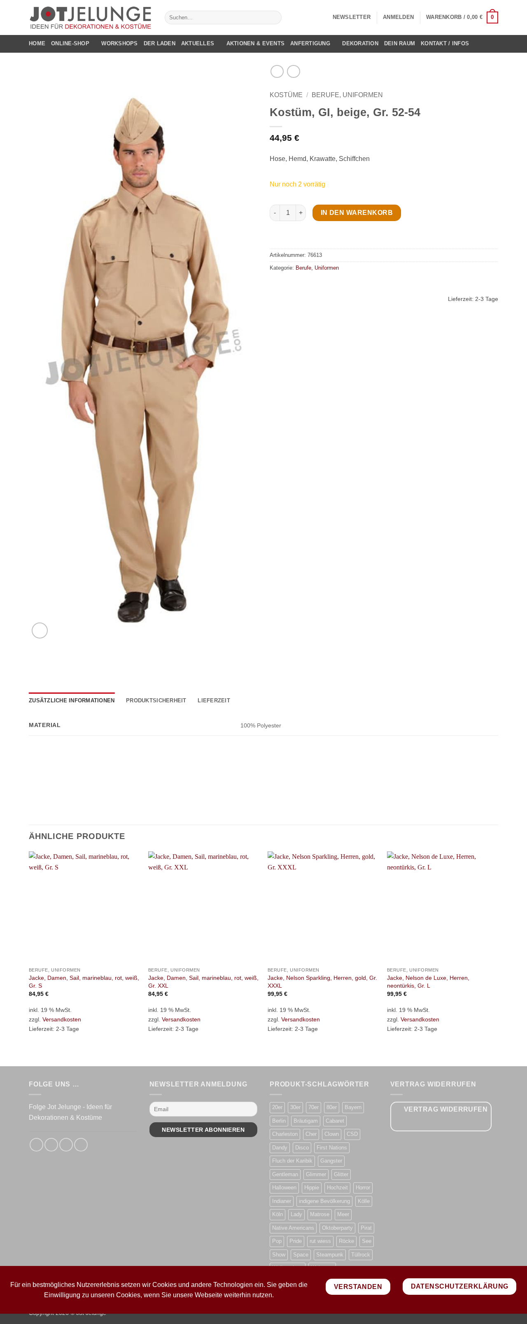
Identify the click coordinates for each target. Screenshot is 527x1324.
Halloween (284, 1187)
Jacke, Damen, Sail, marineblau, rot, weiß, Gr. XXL (203, 981)
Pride (295, 1241)
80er (331, 1107)
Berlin (279, 1121)
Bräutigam (306, 1121)
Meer (343, 1214)
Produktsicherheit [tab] (156, 700)
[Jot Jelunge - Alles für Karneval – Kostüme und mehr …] (90, 17)
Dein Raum (399, 43)
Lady (296, 1214)
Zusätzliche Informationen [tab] (71, 700)
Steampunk (329, 1255)
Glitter (341, 1174)
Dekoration (360, 43)
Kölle (364, 1201)
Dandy (279, 1148)
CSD (352, 1134)
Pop (277, 1241)
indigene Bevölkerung (324, 1201)
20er (277, 1107)
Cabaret (335, 1121)
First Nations (332, 1148)
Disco (302, 1148)
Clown (331, 1134)
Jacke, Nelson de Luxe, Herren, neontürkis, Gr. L (428, 981)
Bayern (353, 1107)
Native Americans (293, 1228)
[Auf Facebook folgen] (36, 1145)
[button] (352, 17)
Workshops (119, 43)
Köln (277, 1214)
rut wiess (320, 1241)
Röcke (346, 1241)
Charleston (285, 1134)
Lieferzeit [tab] (214, 700)
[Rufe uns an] (81, 1145)
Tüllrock (360, 1255)
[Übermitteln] (273, 18)
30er (295, 1107)
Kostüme (286, 94)
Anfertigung (310, 43)
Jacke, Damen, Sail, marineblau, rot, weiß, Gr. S (84, 981)
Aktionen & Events (255, 43)
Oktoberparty (337, 1228)
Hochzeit (337, 1187)
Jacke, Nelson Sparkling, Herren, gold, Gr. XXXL (322, 981)
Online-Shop (70, 43)
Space (300, 1255)
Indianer (281, 1201)
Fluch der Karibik (292, 1161)
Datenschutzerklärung (459, 1286)
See (366, 1241)
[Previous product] (293, 71)
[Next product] (276, 71)
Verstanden (358, 1286)
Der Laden (159, 43)
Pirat (366, 1228)
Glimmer (316, 1174)
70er (313, 1107)
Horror (363, 1187)
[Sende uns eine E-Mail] (66, 1145)
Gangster (331, 1161)
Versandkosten (61, 1019)
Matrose (319, 1214)
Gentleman (285, 1174)
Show (278, 1255)
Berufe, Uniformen (347, 94)
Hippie (311, 1187)
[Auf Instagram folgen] (51, 1145)
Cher (311, 1134)
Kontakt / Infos (445, 43)
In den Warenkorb (357, 212)
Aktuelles (197, 43)
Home (37, 43)
